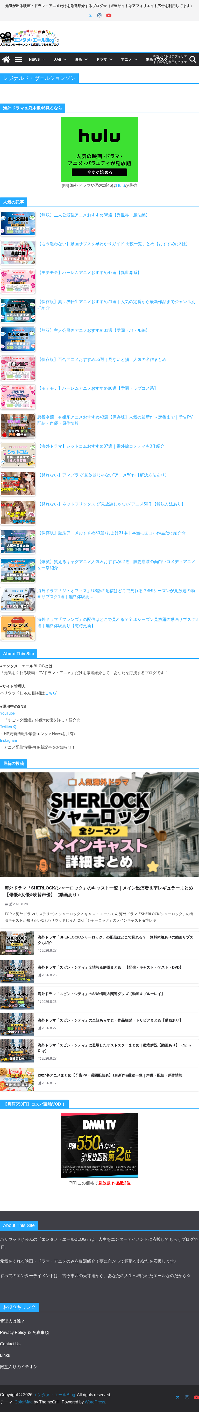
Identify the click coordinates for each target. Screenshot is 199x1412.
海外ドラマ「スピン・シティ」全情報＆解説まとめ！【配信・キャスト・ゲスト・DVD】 (110, 967)
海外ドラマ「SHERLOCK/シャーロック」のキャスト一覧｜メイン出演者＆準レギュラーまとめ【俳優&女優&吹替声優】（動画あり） (99, 891)
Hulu (120, 185)
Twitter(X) (8, 727)
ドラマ (101, 59)
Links (5, 1355)
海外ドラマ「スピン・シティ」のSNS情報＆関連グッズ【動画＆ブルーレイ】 (101, 994)
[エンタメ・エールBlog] (6, 59)
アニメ (126, 59)
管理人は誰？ (12, 1321)
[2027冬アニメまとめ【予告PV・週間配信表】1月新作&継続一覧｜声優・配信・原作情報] (17, 1079)
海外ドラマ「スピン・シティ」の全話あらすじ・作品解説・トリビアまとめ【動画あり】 (110, 1020)
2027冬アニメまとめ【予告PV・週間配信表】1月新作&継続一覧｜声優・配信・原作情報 (110, 1075)
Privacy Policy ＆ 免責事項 (24, 1332)
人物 (57, 59)
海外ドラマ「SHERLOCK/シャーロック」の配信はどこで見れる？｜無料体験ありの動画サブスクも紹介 (115, 940)
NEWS (34, 59)
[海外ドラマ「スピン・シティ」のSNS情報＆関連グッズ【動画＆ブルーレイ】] (17, 998)
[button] (42, 59)
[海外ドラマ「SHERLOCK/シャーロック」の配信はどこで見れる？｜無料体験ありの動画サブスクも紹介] (17, 944)
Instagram (8, 740)
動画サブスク (157, 59)
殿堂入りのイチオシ (18, 1367)
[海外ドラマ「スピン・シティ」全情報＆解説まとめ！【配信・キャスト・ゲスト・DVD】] (17, 971)
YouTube (7, 713)
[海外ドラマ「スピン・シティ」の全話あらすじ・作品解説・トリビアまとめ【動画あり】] (17, 1024)
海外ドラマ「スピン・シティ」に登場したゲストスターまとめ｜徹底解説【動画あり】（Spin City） (114, 1048)
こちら (50, 693)
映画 (78, 59)
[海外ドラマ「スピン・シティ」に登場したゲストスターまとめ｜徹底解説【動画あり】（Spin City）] (17, 1052)
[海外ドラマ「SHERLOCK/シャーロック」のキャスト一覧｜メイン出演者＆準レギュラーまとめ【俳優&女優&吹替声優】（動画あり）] (99, 824)
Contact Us (10, 1344)
